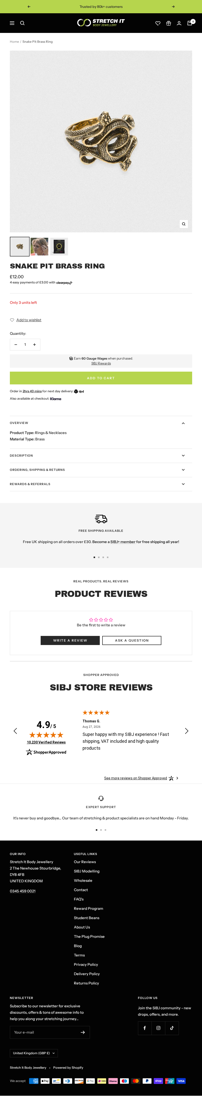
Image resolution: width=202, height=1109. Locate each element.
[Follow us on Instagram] (158, 1028)
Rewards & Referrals (30, 484)
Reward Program (88, 908)
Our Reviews (85, 861)
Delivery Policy (87, 973)
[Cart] (189, 23)
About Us (82, 927)
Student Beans (86, 917)
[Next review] (186, 732)
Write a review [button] (70, 640)
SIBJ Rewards (101, 363)
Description (21, 455)
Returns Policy (86, 983)
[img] (46, 734)
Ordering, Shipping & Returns (37, 470)
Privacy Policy (86, 964)
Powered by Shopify (68, 1067)
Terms (79, 955)
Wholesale (83, 880)
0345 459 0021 (22, 891)
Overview (19, 423)
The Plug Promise (89, 936)
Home (14, 41)
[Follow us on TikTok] (172, 1028)
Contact (81, 889)
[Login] (179, 23)
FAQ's (79, 899)
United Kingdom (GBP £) (31, 1053)
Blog (78, 945)
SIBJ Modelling (87, 871)
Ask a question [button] (132, 640)
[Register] (83, 1032)
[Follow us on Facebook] (145, 1028)
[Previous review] (15, 732)
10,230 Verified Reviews (46, 742)
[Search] (22, 23)
